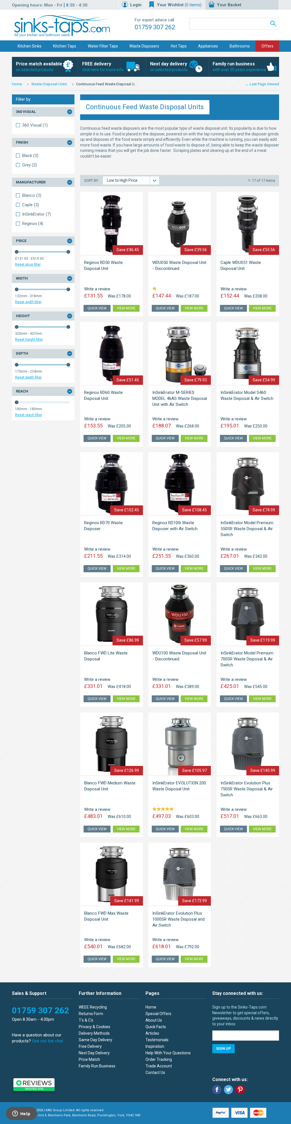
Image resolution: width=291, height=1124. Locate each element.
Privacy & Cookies (94, 1026)
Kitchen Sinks (29, 46)
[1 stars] (155, 289)
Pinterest (240, 1089)
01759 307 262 (155, 27)
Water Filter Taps (103, 46)
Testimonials (157, 1040)
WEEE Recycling (93, 1007)
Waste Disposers (144, 46)
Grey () (29, 165)
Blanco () (31, 195)
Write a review (97, 289)
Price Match (89, 1059)
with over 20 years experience (239, 66)
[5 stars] (164, 809)
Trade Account (159, 1066)
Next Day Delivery (94, 1053)
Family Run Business (97, 1066)
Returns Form (91, 1013)
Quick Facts (156, 1026)
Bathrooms (240, 46)
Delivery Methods (94, 1033)
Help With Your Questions (168, 1053)
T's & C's (86, 1020)
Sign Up (223, 1048)
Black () (30, 155)
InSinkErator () (36, 214)
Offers (267, 46)
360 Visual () (35, 125)
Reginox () (32, 223)
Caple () (30, 204)
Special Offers (158, 1013)
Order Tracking (159, 1059)
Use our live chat (47, 1041)
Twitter (228, 1089)
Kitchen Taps (64, 46)
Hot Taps (179, 46)
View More (126, 308)
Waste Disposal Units (49, 84)
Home (17, 84)
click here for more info (103, 66)
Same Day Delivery (95, 1040)
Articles (152, 1033)
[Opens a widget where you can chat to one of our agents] (21, 1114)
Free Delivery (90, 1046)
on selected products (39, 66)
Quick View (97, 308)
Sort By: (92, 180)
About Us (154, 1020)
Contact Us (155, 1072)
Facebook (216, 1089)
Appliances (208, 46)
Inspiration (155, 1046)
